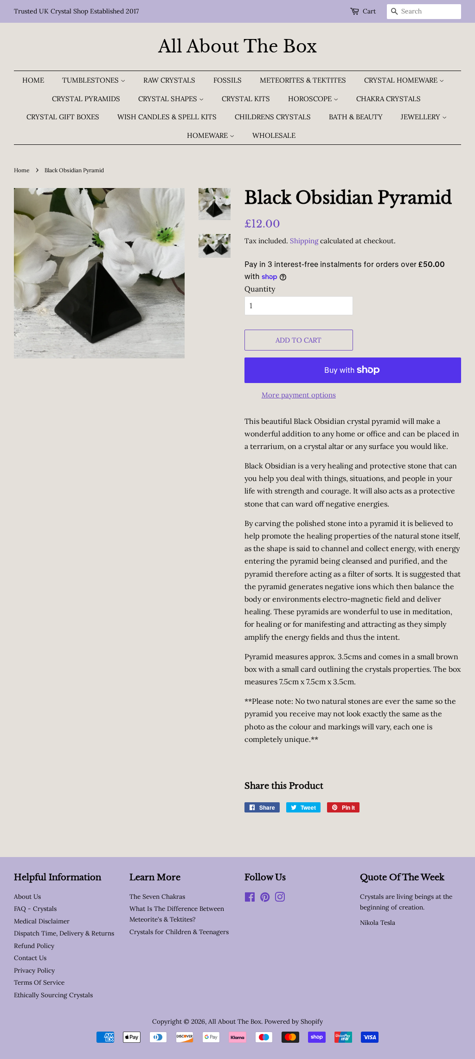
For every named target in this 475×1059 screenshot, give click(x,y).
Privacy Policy (34, 970)
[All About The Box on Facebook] (249, 899)
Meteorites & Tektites (303, 80)
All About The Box (237, 47)
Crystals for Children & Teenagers (179, 932)
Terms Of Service (39, 982)
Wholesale (273, 135)
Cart (369, 11)
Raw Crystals (169, 80)
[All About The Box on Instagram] (280, 899)
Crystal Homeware (401, 80)
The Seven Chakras (157, 896)
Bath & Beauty (356, 116)
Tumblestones (91, 80)
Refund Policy (34, 946)
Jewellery (421, 116)
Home (33, 80)
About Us (27, 896)
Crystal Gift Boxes (62, 116)
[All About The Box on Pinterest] (265, 899)
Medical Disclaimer (42, 921)
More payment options (299, 394)
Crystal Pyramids (86, 98)
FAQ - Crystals (35, 908)
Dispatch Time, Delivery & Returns (64, 933)
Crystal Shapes (168, 98)
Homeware (208, 135)
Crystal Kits (246, 98)
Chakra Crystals (388, 98)
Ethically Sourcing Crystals (53, 995)
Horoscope (311, 98)
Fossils (227, 80)
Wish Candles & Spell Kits (167, 116)
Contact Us (30, 958)
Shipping (304, 240)
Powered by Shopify (293, 1021)
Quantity (259, 288)
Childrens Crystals (273, 116)
